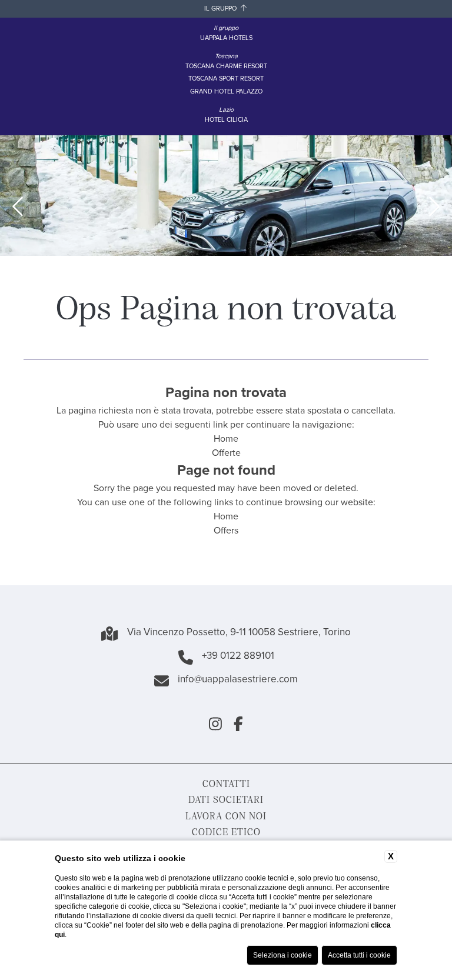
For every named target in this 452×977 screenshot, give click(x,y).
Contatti (226, 783)
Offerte (226, 453)
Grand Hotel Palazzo (226, 92)
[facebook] (238, 726)
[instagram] (215, 726)
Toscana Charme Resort (226, 67)
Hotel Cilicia (226, 120)
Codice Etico (226, 831)
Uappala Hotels (226, 39)
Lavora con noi (226, 815)
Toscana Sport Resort (226, 79)
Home (226, 439)
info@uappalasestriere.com (238, 680)
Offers (226, 530)
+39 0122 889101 (238, 657)
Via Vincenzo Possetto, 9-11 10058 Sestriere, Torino (239, 633)
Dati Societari (226, 799)
